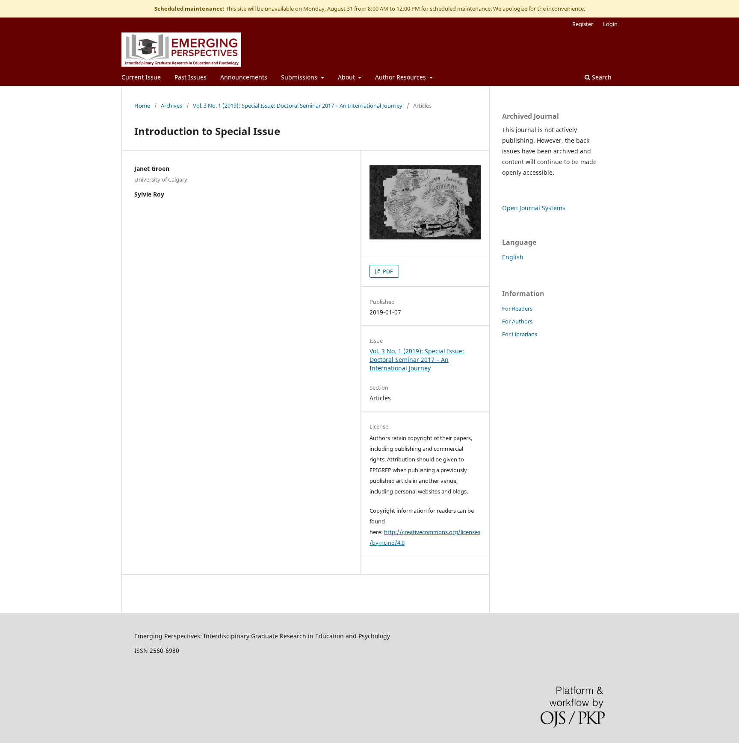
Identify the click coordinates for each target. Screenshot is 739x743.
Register (582, 24)
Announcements (243, 77)
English (512, 257)
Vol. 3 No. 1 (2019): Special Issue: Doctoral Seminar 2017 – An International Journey (297, 105)
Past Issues (190, 77)
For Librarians (519, 334)
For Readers (517, 308)
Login (610, 24)
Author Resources (401, 77)
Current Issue (141, 77)
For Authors (517, 321)
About (347, 77)
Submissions (300, 77)
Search (601, 77)
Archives (171, 105)
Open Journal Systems (533, 208)
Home (142, 105)
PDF (387, 271)
